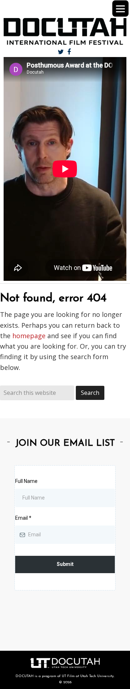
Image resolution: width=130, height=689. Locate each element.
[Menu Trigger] (120, 8)
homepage (29, 335)
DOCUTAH (65, 31)
